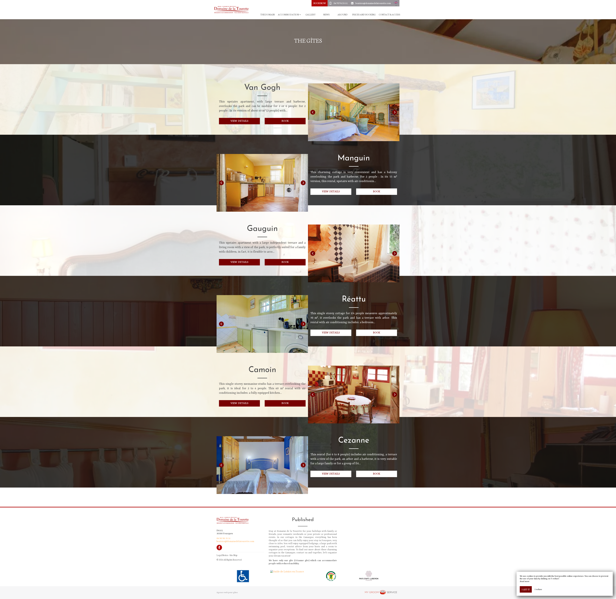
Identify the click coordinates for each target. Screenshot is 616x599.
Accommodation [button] (288, 14)
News (326, 14)
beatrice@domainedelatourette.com (373, 3)
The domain (267, 14)
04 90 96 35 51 (341, 3)
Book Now (319, 3)
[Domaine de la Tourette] (230, 9)
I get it (526, 589)
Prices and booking (364, 14)
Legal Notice (222, 555)
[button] (396, 3)
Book (285, 120)
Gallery (310, 14)
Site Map (233, 555)
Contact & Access (389, 14)
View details (239, 120)
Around (343, 14)
